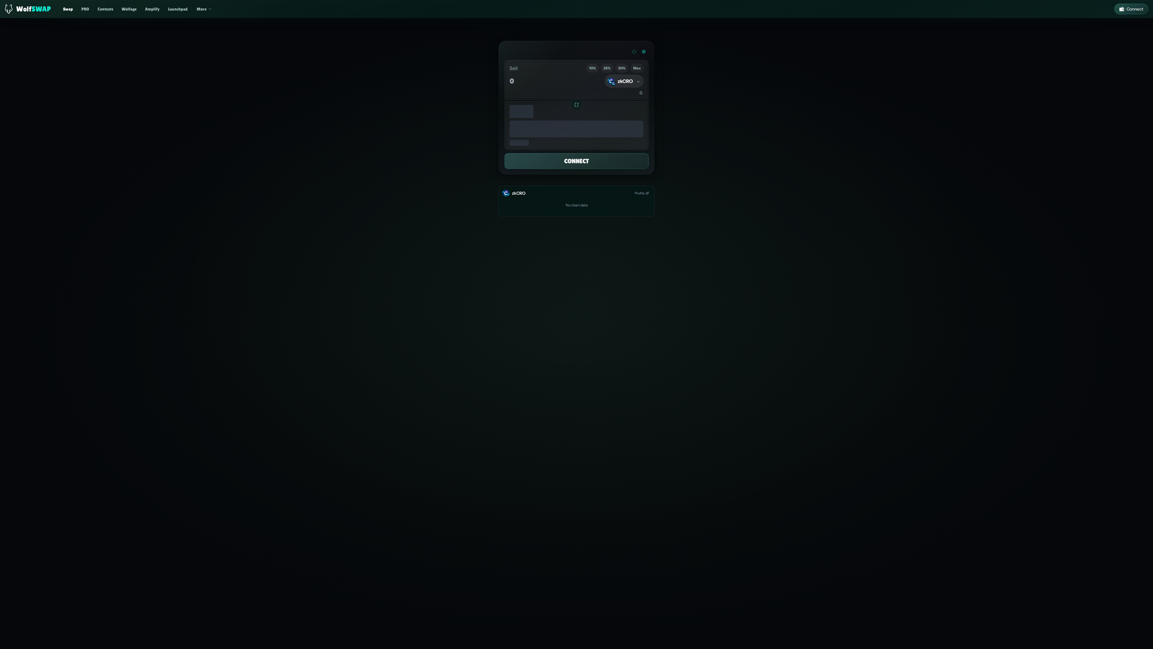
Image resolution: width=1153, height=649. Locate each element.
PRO (85, 9)
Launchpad (178, 9)
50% (621, 68)
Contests (105, 9)
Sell (514, 68)
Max (637, 68)
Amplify (152, 9)
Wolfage (129, 9)
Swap (68, 9)
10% (592, 68)
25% (607, 68)
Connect (1135, 9)
